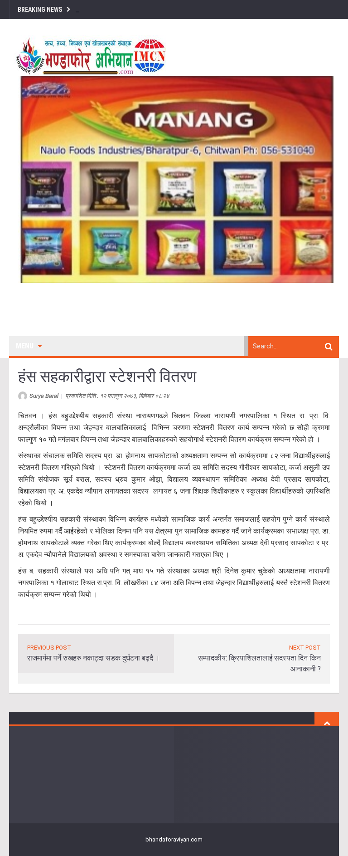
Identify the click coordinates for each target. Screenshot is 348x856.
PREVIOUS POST (49, 647)
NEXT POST (305, 647)
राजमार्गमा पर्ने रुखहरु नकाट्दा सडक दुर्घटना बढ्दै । (93, 658)
